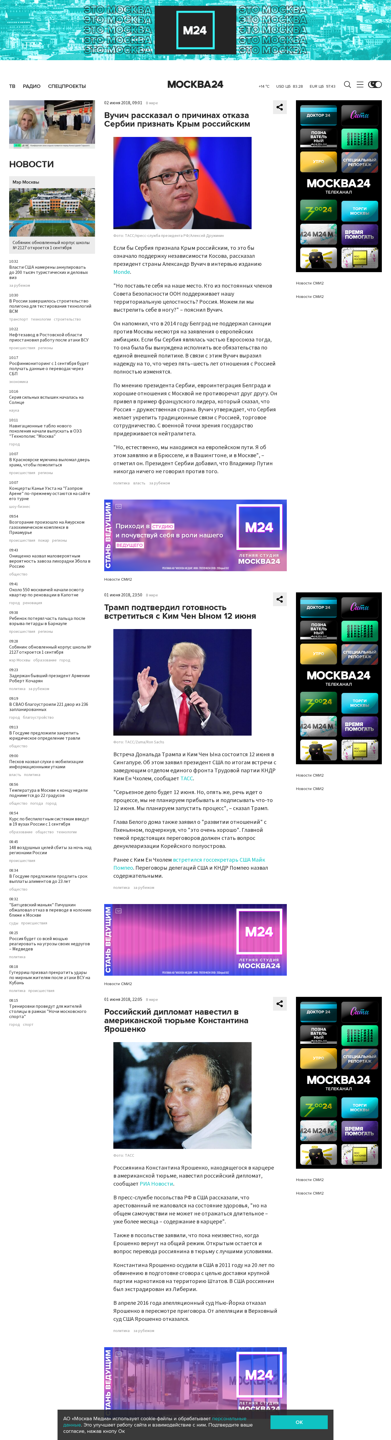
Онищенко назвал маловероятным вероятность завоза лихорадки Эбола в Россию (49, 561)
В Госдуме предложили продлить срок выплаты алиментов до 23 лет (48, 879)
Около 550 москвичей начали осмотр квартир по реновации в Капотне (46, 592)
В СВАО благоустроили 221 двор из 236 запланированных (48, 707)
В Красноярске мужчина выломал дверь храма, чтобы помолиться (49, 462)
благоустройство (38, 718)
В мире (152, 103)
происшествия (22, 348)
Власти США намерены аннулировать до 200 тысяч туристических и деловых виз (48, 272)
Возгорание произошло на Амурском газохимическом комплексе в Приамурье (46, 527)
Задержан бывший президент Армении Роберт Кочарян (49, 678)
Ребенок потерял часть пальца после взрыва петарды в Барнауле (47, 621)
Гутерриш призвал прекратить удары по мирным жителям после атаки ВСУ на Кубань (49, 977)
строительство (67, 319)
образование (45, 660)
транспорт (18, 319)
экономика (18, 382)
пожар (43, 541)
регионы (45, 348)
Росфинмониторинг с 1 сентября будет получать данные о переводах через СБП (49, 368)
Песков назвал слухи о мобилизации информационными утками (46, 764)
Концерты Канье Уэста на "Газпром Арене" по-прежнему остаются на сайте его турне (49, 493)
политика (17, 689)
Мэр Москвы (26, 182)
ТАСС (186, 779)
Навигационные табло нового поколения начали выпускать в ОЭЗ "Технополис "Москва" (45, 431)
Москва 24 (195, 84)
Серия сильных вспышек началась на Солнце (46, 400)
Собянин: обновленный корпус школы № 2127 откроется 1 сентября (51, 245)
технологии (41, 319)
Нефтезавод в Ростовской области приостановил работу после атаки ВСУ (48, 337)
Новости (31, 164)
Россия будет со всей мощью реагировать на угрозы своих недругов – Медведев (49, 944)
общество (18, 574)
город (14, 444)
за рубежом (19, 286)
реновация (32, 603)
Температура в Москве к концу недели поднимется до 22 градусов (48, 793)
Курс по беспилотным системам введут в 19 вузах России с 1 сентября (49, 821)
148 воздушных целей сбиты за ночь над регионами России (50, 850)
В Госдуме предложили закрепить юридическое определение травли (44, 735)
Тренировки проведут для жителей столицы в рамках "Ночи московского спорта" (47, 1011)
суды (13, 923)
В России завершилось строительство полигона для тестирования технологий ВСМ (50, 306)
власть (15, 775)
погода (36, 803)
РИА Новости (156, 1184)
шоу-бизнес (19, 507)
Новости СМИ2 (118, 579)
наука (14, 410)
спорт (28, 1025)
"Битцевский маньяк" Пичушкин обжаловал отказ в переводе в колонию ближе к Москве (50, 910)
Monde (121, 272)
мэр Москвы (19, 660)
